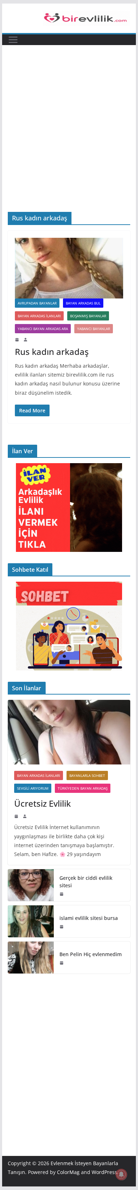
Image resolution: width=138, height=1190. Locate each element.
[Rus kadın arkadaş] (69, 268)
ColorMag (68, 1172)
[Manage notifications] (121, 1174)
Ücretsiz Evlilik (42, 803)
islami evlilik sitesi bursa (88, 918)
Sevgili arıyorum (32, 788)
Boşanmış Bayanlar (88, 315)
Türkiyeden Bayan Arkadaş (83, 788)
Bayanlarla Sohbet (87, 775)
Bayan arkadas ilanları (39, 315)
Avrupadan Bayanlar (37, 303)
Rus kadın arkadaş (52, 351)
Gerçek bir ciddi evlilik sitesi (86, 881)
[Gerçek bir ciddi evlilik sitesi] (31, 885)
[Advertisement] (69, 139)
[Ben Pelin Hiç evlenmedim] (31, 958)
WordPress (104, 1172)
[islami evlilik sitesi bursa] (31, 921)
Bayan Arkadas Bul (83, 303)
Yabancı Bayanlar (93, 328)
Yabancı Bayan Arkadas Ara (43, 328)
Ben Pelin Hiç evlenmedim (90, 954)
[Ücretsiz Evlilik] (69, 732)
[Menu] (13, 39)
